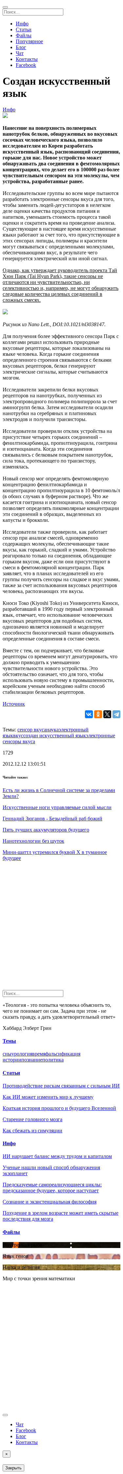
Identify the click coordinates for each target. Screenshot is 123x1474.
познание (31, 1060)
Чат (20, 53)
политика (53, 1060)
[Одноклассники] (98, 714)
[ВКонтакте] (89, 714)
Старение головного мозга (32, 1119)
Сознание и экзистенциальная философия (49, 1202)
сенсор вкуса (31, 729)
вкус (18, 735)
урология (21, 1054)
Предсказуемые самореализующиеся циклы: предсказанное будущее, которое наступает (52, 1187)
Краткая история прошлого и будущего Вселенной (59, 1108)
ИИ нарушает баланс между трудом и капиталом (57, 1156)
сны (7, 1054)
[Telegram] (116, 714)
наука (52, 729)
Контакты (27, 59)
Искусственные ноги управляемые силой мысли (57, 807)
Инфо (22, 23)
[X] (107, 714)
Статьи (23, 29)
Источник (14, 704)
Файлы (23, 35)
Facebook (26, 65)
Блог (21, 47)
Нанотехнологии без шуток (33, 841)
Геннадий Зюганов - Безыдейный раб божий (52, 818)
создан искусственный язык (54, 735)
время (38, 1054)
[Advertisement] (61, 928)
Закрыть (13, 1467)
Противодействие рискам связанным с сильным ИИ (61, 1086)
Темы (9, 1041)
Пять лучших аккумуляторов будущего (46, 830)
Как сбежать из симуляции (32, 1130)
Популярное (29, 41)
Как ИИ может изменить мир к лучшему (48, 1097)
